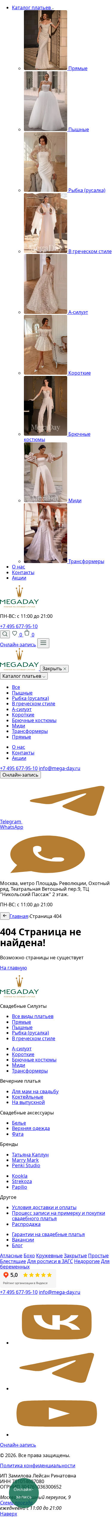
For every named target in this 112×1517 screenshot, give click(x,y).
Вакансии (23, 1239)
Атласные (11, 1255)
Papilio (19, 1187)
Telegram (11, 821)
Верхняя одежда (31, 1128)
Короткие (23, 714)
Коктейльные (27, 1096)
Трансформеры (30, 731)
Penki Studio (26, 1165)
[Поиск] (5, 634)
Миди (18, 725)
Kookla (19, 1176)
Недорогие (87, 1261)
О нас (18, 566)
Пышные (22, 692)
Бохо (29, 1255)
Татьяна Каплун (30, 1154)
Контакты (23, 572)
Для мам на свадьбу (35, 1091)
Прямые (21, 736)
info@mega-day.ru (59, 768)
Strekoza (22, 1181)
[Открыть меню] (43, 643)
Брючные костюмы (34, 720)
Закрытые (75, 1255)
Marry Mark (25, 1160)
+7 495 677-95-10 (19, 626)
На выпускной (28, 1102)
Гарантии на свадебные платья (48, 1234)
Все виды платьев (32, 1016)
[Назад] (5, 916)
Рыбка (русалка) (30, 698)
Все (16, 687)
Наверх (8, 1513)
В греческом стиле (33, 703)
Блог (17, 1245)
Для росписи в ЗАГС (50, 1261)
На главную (13, 967)
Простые (98, 1255)
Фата (18, 1134)
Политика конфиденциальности (37, 1465)
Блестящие (13, 1261)
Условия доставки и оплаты (44, 1207)
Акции (19, 577)
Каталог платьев (32, 7)
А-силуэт (22, 709)
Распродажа (26, 1224)
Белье (19, 1123)
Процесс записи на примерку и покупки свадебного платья (58, 1216)
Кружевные (49, 1255)
